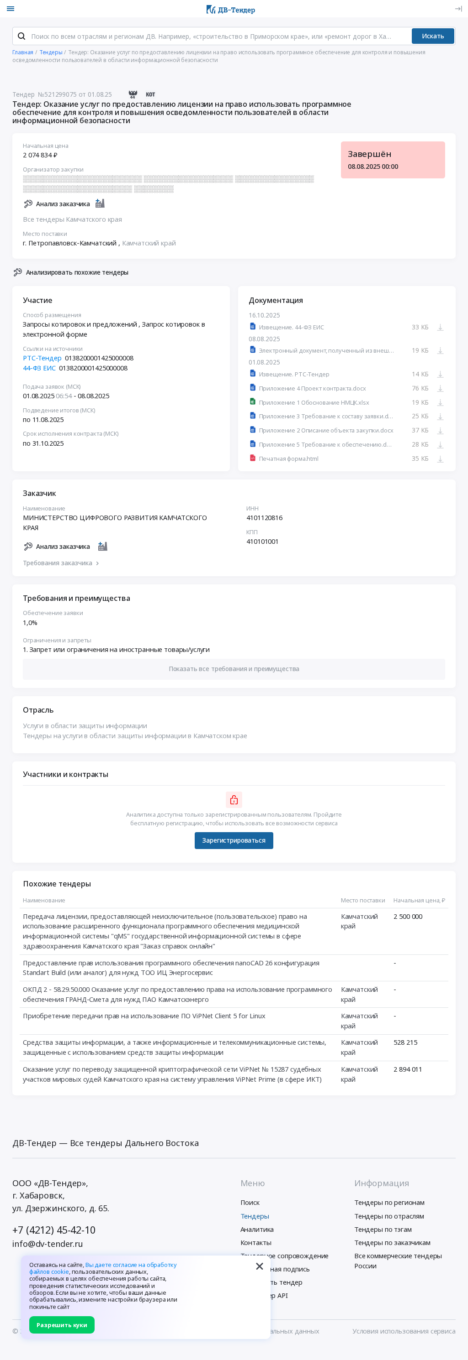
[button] (234, 669)
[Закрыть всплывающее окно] (259, 1266)
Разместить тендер (271, 1282)
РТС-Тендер (42, 357)
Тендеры (254, 1215)
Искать (433, 35)
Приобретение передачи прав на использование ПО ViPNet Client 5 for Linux (144, 1015)
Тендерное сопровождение (284, 1255)
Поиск (250, 1202)
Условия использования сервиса (404, 1330)
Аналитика (257, 1229)
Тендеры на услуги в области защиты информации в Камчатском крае (135, 735)
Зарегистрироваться (233, 840)
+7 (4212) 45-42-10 (53, 1229)
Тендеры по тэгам (383, 1229)
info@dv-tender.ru (47, 1243)
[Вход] (458, 8)
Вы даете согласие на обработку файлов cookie (103, 1268)
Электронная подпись (275, 1268)
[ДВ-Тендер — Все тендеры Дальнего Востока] (231, 9)
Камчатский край (149, 242)
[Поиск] (21, 36)
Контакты (255, 1242)
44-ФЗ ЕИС (39, 367)
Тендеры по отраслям (389, 1215)
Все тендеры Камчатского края (72, 219)
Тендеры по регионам (389, 1202)
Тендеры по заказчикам (392, 1242)
